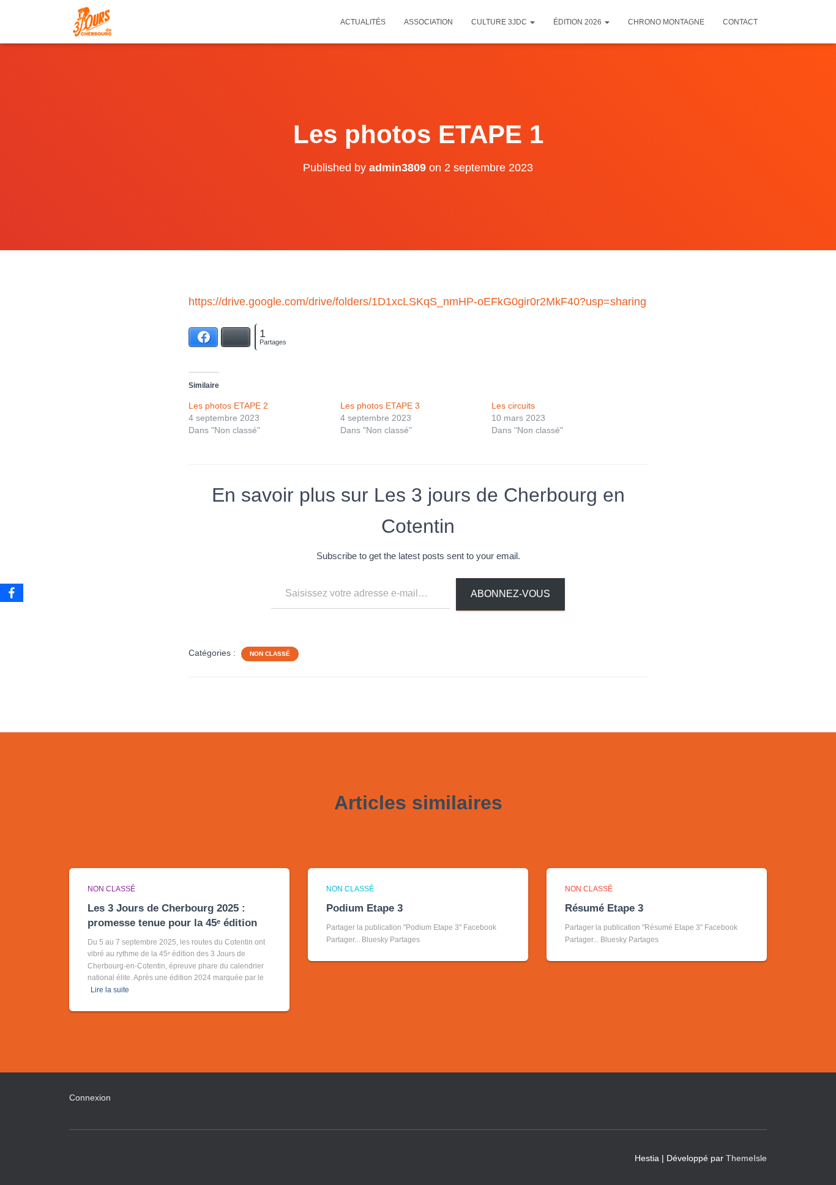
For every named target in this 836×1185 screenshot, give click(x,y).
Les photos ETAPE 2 (228, 405)
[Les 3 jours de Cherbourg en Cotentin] (92, 22)
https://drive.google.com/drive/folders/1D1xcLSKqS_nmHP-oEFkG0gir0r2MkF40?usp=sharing (417, 301)
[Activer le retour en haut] (811, 1160)
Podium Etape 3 (364, 908)
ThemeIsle (746, 1158)
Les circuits (513, 405)
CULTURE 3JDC (500, 22)
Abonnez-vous (510, 594)
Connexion (90, 1097)
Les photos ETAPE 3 (380, 405)
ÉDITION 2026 (578, 22)
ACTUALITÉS (363, 22)
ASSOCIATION (428, 22)
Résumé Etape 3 (604, 908)
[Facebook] (11, 593)
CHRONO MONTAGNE (666, 22)
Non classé (270, 653)
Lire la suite (110, 990)
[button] (532, 22)
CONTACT (740, 22)
